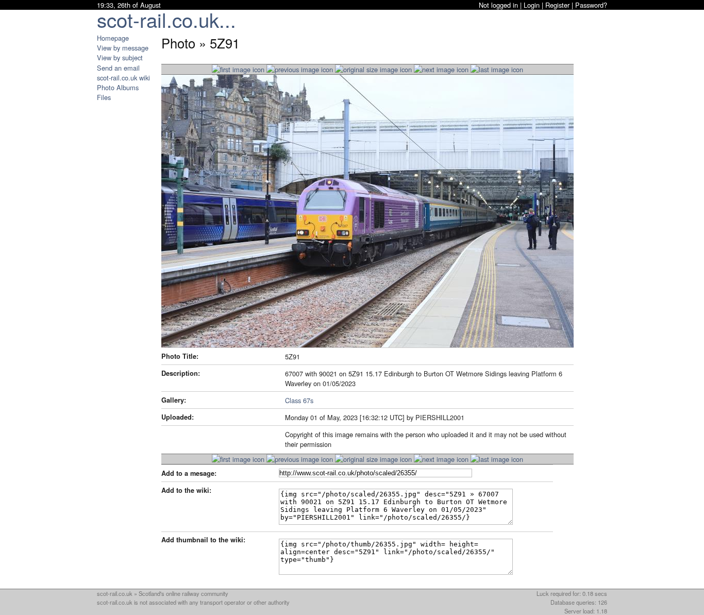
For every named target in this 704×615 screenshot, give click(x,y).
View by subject (120, 57)
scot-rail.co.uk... (166, 19)
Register (557, 5)
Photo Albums (118, 87)
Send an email (118, 68)
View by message (122, 48)
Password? (591, 5)
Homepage (113, 38)
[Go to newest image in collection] (238, 69)
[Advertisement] (128, 256)
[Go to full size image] (373, 69)
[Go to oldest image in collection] (497, 69)
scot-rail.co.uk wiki (123, 77)
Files (104, 97)
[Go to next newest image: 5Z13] (299, 69)
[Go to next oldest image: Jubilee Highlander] (441, 69)
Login (532, 5)
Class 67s (299, 400)
